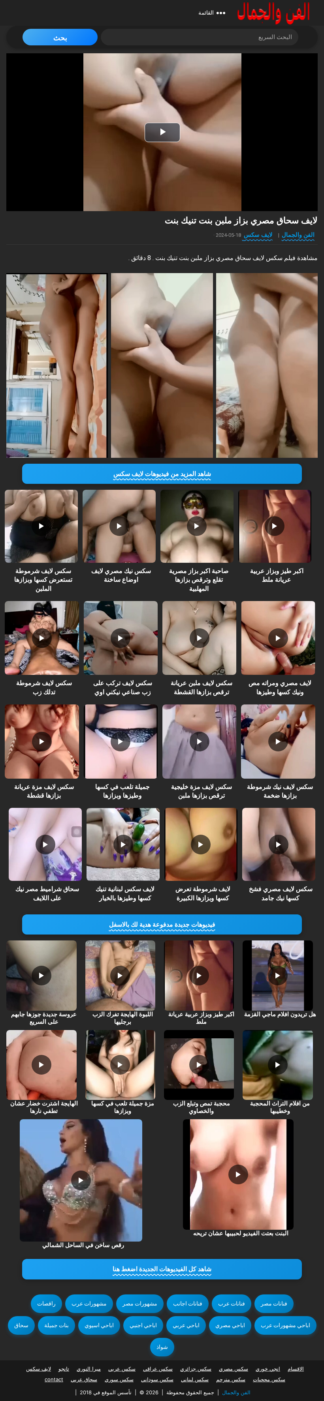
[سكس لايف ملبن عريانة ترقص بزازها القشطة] (199, 638)
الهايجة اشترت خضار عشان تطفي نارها (44, 1107)
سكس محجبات (269, 1379)
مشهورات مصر (139, 1303)
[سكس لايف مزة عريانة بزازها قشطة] (42, 741)
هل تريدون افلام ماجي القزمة (280, 1014)
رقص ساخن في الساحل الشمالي (83, 1245)
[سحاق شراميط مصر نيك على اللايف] (45, 844)
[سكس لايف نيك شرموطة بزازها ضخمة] (278, 741)
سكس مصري (233, 1368)
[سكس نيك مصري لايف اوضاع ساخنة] (119, 526)
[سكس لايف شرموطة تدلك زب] (42, 638)
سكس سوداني (157, 1379)
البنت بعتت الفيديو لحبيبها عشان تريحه (240, 1233)
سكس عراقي (158, 1368)
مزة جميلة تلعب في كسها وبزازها (122, 1107)
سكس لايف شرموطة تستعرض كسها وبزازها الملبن (43, 579)
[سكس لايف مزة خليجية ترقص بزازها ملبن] (199, 741)
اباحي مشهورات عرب (285, 1325)
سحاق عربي (84, 1379)
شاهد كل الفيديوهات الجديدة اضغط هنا (162, 1269)
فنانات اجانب (187, 1303)
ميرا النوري (89, 1368)
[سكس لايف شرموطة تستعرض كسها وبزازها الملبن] (41, 526)
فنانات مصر (274, 1303)
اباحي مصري (230, 1325)
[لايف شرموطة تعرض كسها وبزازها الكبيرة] (200, 844)
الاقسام (296, 1368)
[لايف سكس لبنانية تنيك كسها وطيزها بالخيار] (123, 844)
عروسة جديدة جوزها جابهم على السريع (44, 1018)
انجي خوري (268, 1368)
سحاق (21, 1325)
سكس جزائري (195, 1368)
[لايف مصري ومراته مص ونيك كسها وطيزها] (278, 638)
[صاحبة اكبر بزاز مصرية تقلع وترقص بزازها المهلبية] (197, 526)
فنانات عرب (231, 1303)
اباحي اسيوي (99, 1325)
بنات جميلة (56, 1325)
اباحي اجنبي (143, 1325)
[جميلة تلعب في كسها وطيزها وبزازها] (121, 741)
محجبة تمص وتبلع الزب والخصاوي (201, 1107)
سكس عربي (122, 1368)
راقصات (46, 1303)
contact (54, 1379)
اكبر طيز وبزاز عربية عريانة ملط (201, 1018)
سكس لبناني (195, 1379)
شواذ (162, 1347)
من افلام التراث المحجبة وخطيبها (280, 1107)
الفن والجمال (298, 234)
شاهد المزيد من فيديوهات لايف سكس (162, 473)
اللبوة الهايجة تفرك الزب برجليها (122, 1018)
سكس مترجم (230, 1379)
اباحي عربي (186, 1325)
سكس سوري (119, 1379)
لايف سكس (258, 234)
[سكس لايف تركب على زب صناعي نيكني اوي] (121, 638)
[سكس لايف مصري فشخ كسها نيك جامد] (278, 844)
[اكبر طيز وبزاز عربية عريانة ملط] (274, 526)
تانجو (63, 1368)
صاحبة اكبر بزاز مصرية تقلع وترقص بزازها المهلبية (199, 579)
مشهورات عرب (89, 1303)
